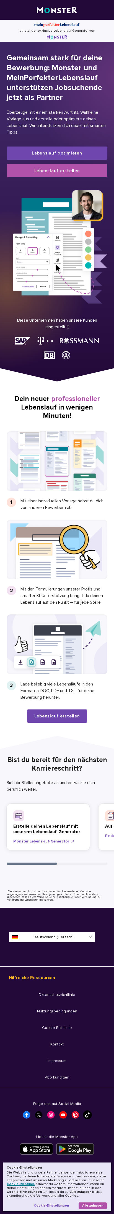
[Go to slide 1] (32, 864)
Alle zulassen (92, 1206)
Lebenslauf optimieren (57, 153)
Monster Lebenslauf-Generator (41, 841)
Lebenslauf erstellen (57, 171)
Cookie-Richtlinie (21, 1184)
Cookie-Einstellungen (51, 1206)
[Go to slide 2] (82, 864)
